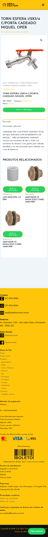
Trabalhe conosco (8, 394)
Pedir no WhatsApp (24, 110)
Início (5, 83)
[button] (41, 40)
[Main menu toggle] (43, 4)
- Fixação (3, 382)
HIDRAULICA (13, 83)
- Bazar (3, 365)
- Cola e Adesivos (7, 368)
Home (2, 353)
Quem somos (5, 356)
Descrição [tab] (7, 122)
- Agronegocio (5, 362)
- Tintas (3, 388)
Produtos (3, 359)
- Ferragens (4, 377)
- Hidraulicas (5, 385)
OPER (10, 103)
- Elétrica (3, 371)
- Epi (2, 374)
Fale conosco (36, 531)
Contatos (3, 391)
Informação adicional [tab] (12, 126)
